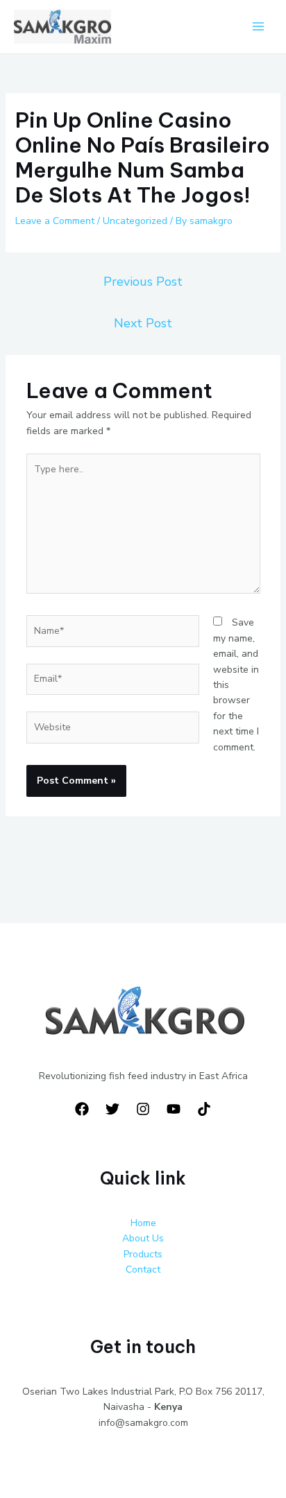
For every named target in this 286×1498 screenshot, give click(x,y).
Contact (143, 1269)
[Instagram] (143, 1109)
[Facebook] (82, 1109)
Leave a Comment (54, 220)
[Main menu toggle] (258, 26)
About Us (143, 1238)
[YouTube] (173, 1109)
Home (143, 1223)
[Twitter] (112, 1109)
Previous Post (143, 281)
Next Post (143, 323)
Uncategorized (135, 220)
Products (143, 1254)
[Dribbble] (204, 1109)
